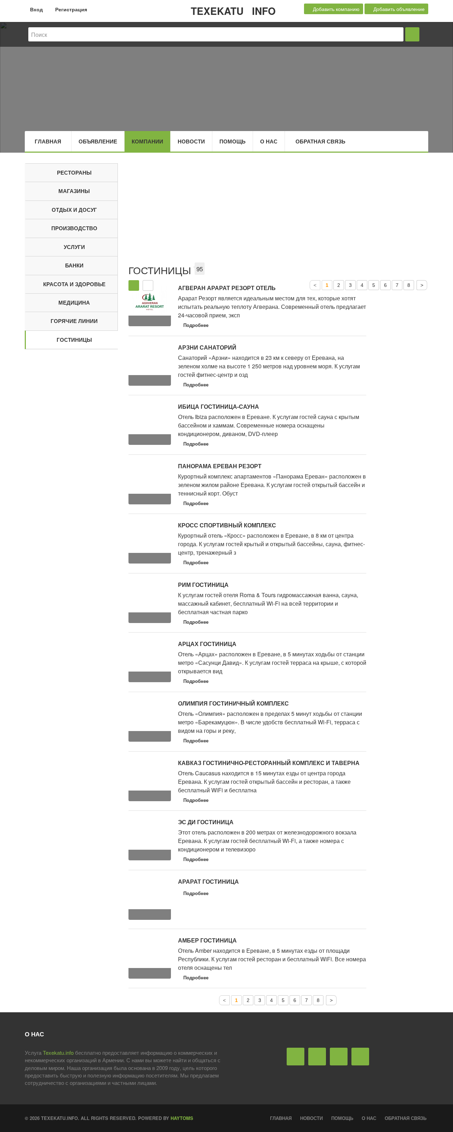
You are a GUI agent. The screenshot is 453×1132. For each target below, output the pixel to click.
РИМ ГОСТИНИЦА (203, 585)
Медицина (74, 302)
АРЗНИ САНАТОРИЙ (207, 347)
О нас (268, 141)
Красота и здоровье (74, 284)
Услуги (74, 247)
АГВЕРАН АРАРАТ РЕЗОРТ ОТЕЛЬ (227, 288)
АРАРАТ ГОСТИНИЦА (208, 881)
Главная (48, 141)
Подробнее (195, 325)
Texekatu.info (58, 1052)
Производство (74, 228)
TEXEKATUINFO (233, 11)
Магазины (74, 191)
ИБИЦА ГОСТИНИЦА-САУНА (218, 406)
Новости (191, 141)
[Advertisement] (278, 212)
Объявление (98, 141)
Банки (74, 265)
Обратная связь (320, 141)
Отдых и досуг (74, 210)
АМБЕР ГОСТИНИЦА (207, 940)
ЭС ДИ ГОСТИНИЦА (206, 822)
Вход (36, 9)
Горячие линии (74, 321)
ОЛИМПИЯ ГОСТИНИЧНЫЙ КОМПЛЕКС (233, 703)
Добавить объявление (398, 8)
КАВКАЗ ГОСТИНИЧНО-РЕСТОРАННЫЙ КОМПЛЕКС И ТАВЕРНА (269, 763)
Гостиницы (74, 340)
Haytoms (182, 1118)
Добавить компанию (335, 8)
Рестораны (74, 172)
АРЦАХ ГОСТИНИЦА (207, 644)
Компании (147, 141)
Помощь (232, 141)
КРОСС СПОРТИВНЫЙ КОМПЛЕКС (227, 525)
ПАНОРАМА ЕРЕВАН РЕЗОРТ (220, 466)
